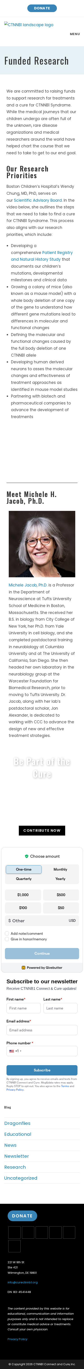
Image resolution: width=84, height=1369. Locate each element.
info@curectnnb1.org (23, 1282)
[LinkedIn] (55, 1232)
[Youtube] (69, 1232)
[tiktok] (14, 1246)
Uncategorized (20, 1178)
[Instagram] (42, 1232)
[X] (14, 1232)
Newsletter (16, 1156)
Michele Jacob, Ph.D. (28, 585)
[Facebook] (28, 1232)
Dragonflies (17, 1123)
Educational (17, 1134)
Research (15, 1167)
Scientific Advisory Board (38, 200)
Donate (42, 8)
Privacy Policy (17, 1339)
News (10, 1145)
